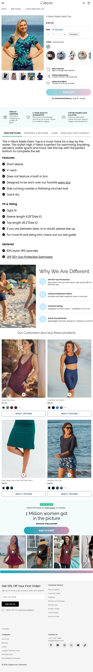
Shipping (51, 597)
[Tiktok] (85, 645)
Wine (11, 407)
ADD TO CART (46, 530)
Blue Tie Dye (57, 407)
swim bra (64, 182)
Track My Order (54, 593)
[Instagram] (64, 645)
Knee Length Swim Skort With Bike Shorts (17, 480)
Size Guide (58, 30)
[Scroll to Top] (88, 659)
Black (49, 407)
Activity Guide (53, 616)
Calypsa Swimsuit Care (11, 650)
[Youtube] (78, 645)
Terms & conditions (26, 610)
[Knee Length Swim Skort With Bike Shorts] (24, 449)
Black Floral (3, 407)
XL (65, 34)
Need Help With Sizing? (75, 133)
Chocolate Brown (15, 407)
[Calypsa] (46, 3)
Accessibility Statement (11, 658)
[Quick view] (24, 394)
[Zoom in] (39, 20)
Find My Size (53, 605)
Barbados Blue (48, 47)
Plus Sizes (73, 34)
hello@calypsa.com (56, 641)
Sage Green (7, 407)
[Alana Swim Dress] (24, 368)
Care (54, 133)
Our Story (5, 639)
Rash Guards (16, 9)
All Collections (7, 654)
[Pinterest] (51, 645)
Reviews (5, 643)
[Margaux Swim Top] (69, 449)
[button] (88, 3)
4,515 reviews (50, 508)
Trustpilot (5, 629)
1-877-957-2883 (54, 638)
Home (4, 9)
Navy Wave (61, 407)
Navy (53, 407)
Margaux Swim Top (54, 480)
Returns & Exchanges (56, 601)
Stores (4, 647)
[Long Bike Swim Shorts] (69, 368)
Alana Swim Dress (8, 400)
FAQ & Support (54, 589)
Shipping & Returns (36, 133)
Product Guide (54, 609)
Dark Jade (11, 488)
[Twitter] (71, 645)
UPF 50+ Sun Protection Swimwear (30, 257)
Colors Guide (53, 612)
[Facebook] (57, 645)
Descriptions (12, 133)
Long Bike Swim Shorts (55, 400)
